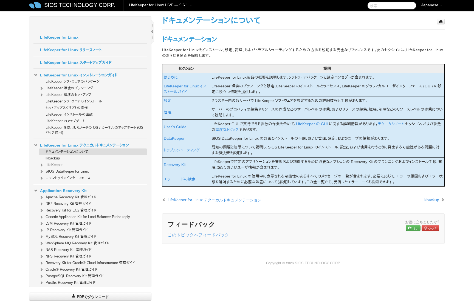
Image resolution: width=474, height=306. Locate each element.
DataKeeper (174, 138)
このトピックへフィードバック (198, 234)
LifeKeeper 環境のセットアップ (68, 95)
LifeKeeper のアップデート (65, 121)
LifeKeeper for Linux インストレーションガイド (79, 75)
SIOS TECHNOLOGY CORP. (79, 5)
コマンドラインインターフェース (68, 178)
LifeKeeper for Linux (59, 37)
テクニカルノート (391, 124)
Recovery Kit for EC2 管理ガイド (71, 210)
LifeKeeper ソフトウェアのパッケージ (73, 81)
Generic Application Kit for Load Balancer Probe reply (88, 217)
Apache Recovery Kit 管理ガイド (71, 197)
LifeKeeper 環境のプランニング (69, 88)
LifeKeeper (54, 165)
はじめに (171, 77)
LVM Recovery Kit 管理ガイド (68, 223)
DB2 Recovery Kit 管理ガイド (68, 204)
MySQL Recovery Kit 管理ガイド (71, 236)
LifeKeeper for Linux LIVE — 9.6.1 (159, 5)
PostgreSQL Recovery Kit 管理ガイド (75, 276)
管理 (167, 112)
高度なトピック (226, 129)
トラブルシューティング (182, 150)
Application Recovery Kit (63, 190)
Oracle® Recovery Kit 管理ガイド (71, 269)
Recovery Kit (175, 164)
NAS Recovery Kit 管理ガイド (69, 250)
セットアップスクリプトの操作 (67, 108)
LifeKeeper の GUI (312, 124)
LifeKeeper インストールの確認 (69, 114)
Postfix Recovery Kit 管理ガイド (70, 283)
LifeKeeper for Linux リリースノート (71, 50)
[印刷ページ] (441, 21)
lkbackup (53, 158)
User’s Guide (175, 127)
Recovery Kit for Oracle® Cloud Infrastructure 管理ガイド (90, 263)
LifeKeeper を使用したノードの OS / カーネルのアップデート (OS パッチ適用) (94, 130)
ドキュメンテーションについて (67, 152)
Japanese (430, 5)
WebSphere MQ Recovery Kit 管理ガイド (77, 243)
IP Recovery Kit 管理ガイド (67, 230)
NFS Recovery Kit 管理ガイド (68, 256)
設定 (167, 100)
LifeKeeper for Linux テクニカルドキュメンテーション (84, 145)
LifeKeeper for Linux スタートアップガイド (76, 62)
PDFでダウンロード (92, 296)
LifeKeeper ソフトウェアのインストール (74, 101)
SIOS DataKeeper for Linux (67, 171)
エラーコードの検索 (180, 179)
